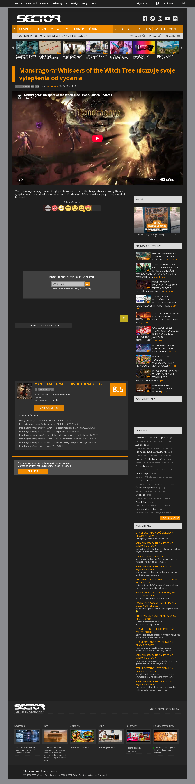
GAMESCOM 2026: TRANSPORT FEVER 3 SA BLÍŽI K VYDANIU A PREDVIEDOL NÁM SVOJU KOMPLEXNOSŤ (157, 333)
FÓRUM (93, 29)
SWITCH (159, 29)
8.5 (118, 389)
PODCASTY (39, 35)
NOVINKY (25, 29)
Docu (93, 3)
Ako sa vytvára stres (107, 747)
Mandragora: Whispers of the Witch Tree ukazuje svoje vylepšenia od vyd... (54, 442)
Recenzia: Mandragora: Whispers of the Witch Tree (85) (44, 424)
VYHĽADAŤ (135, 35)
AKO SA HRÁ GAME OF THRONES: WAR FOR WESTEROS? (164, 256)
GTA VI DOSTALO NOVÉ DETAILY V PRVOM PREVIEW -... (154, 534)
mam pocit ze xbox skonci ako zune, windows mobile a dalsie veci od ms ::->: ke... (156, 688)
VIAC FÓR (175, 518)
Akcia (41, 397)
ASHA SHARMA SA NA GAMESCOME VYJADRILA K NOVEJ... (154, 545)
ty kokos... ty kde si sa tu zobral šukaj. (153, 598)
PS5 (148, 29)
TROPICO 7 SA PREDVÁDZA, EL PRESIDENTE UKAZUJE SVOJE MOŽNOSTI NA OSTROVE (156, 301)
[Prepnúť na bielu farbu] (183, 3)
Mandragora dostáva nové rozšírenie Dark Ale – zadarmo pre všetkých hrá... (54, 435)
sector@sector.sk (99, 775)
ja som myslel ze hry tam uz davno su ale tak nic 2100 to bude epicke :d (156, 573)
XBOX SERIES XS (132, 29)
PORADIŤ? (170, 35)
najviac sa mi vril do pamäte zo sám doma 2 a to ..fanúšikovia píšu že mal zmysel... (158, 560)
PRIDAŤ (153, 35)
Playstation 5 (142, 501)
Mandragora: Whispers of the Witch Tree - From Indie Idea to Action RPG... (53, 427)
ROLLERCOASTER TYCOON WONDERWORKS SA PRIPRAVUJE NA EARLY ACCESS (155, 361)
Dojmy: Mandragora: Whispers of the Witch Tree (41, 420)
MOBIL (173, 29)
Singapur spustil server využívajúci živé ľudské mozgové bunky (26, 750)
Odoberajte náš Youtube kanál (43, 325)
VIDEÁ (55, 29)
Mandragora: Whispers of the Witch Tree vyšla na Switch (45, 431)
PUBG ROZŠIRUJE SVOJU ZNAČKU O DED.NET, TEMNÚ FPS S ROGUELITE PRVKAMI (157, 375)
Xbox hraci (140, 444)
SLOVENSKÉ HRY (67, 35)
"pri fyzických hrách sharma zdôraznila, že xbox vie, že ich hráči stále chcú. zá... (158, 550)
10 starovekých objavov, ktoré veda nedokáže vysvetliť (164, 750)
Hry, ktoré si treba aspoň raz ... (151, 458)
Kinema (44, 3)
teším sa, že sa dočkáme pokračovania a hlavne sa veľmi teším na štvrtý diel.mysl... (158, 586)
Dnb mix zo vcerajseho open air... (152, 437)
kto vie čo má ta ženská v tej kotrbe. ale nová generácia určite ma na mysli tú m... (156, 662)
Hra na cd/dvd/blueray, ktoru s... (152, 451)
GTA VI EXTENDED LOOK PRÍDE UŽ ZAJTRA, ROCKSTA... (155, 630)
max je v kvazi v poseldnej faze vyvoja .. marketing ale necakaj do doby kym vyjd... (155, 649)
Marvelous (45, 394)
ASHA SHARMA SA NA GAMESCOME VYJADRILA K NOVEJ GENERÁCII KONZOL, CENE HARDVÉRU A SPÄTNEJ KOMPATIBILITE (157, 270)
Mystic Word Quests (80, 747)
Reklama (44, 771)
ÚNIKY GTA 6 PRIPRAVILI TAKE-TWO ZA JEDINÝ (119, 58)
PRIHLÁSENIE (167, 3)
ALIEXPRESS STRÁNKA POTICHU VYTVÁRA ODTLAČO (49, 58)
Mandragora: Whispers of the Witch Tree (38, 446)
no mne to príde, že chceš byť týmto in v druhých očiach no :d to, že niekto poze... (158, 636)
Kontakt (53, 771)
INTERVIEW (52, 35)
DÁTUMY (82, 35)
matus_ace (52, 86)
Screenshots (142, 480)
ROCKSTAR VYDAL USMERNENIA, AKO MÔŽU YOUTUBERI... (156, 594)
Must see (140, 494)
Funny (84, 3)
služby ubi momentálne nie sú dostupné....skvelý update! (149, 623)
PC (116, 29)
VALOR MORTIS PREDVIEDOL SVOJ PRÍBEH (162, 388)
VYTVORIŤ (165, 518)
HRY (65, 29)
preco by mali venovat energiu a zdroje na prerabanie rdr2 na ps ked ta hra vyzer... (155, 675)
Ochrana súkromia (31, 771)
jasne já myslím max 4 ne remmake (152, 538)
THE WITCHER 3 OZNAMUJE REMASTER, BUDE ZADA (166, 59)
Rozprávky (72, 3)
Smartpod (31, 3)
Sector (18, 3)
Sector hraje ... (142, 473)
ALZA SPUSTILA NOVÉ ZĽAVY (141, 57)
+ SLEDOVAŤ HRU (49, 407)
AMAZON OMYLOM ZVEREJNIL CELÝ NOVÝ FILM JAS (26, 58)
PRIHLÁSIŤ (33, 471)
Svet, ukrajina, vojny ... (146, 508)
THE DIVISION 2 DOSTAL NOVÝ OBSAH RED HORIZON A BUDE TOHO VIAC (158, 318)
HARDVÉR (78, 29)
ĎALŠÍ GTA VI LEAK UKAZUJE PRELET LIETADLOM (72, 58)
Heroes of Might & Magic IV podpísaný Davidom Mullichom (157, 235)
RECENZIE (41, 29)
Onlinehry (56, 3)
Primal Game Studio (61, 394)
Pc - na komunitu (144, 466)
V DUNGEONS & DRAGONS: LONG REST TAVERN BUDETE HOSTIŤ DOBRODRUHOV (156, 286)
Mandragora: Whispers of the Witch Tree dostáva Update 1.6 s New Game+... (54, 438)
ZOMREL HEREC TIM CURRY (151, 556)
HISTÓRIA (27, 35)
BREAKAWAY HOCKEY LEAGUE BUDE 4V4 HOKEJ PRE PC (164, 348)
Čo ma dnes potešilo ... (147, 487)
